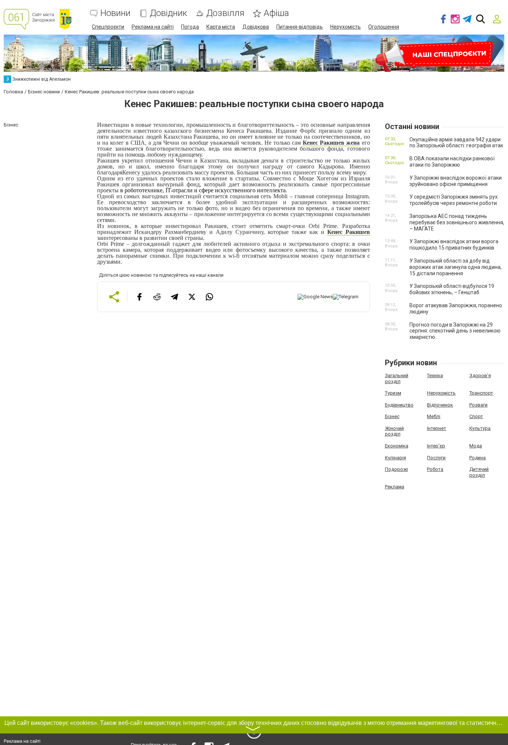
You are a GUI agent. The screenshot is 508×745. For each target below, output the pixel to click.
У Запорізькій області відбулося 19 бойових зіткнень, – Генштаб (451, 289)
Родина (477, 457)
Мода (475, 446)
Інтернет (436, 428)
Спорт (476, 416)
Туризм (393, 393)
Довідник (168, 13)
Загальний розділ (396, 378)
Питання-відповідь (299, 27)
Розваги (478, 405)
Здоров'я (480, 375)
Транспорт (481, 393)
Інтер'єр (436, 446)
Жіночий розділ (394, 431)
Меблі (433, 416)
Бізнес (392, 416)
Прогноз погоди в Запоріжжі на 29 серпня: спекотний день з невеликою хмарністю (455, 331)
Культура (480, 428)
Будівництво (399, 405)
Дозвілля (225, 13)
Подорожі (396, 469)
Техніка (435, 375)
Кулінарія (395, 457)
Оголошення (383, 27)
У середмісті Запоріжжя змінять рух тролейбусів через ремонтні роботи (453, 200)
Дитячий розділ (479, 472)
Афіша (276, 13)
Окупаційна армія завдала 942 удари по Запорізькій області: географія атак (456, 143)
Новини (115, 13)
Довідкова (255, 27)
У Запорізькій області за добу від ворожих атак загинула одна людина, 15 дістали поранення (455, 267)
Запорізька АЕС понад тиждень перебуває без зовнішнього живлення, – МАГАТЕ (456, 222)
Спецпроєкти (108, 27)
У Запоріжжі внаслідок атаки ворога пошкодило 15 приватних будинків (453, 244)
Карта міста (220, 27)
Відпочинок (440, 405)
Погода (190, 27)
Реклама (394, 486)
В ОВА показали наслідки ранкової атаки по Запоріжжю (452, 161)
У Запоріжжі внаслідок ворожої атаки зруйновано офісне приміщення (455, 181)
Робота (435, 469)
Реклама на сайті (153, 27)
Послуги (436, 457)
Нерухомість (345, 27)
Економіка (396, 446)
